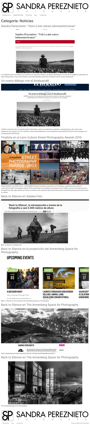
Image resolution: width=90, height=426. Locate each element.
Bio (36, 15)
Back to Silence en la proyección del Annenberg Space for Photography (39, 250)
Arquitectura (18, 15)
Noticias (29, 15)
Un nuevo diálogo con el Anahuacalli (25, 80)
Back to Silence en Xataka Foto (21, 196)
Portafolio (6, 15)
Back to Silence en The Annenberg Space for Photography (39, 304)
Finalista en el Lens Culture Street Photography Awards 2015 (41, 137)
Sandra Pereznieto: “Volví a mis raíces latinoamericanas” (38, 26)
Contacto (43, 15)
